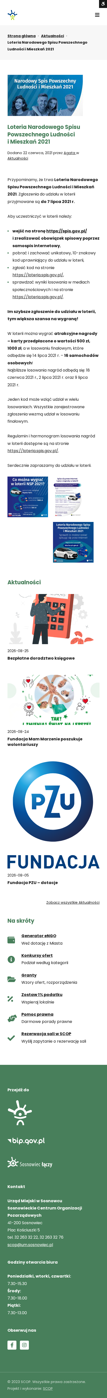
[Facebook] (11, 1345)
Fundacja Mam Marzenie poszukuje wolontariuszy (44, 741)
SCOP (48, 1388)
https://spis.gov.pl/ (66, 231)
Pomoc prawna (37, 1014)
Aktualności (52, 35)
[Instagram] (24, 1345)
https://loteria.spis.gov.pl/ (37, 275)
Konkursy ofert (37, 955)
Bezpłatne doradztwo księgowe (41, 658)
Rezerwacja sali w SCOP (46, 1034)
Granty (29, 975)
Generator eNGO (38, 936)
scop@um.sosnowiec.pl (30, 1245)
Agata (70, 152)
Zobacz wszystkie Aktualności (73, 902)
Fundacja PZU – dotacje (32, 883)
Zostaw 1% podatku (41, 995)
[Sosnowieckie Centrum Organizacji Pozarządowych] (12, 15)
